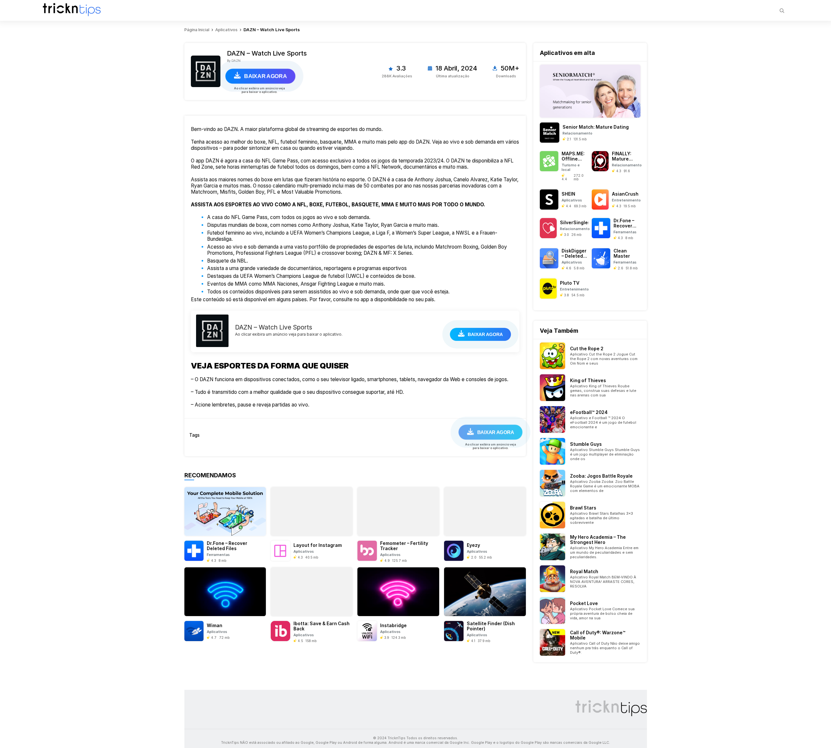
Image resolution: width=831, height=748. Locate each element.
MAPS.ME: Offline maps (573, 159)
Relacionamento (577, 133)
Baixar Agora (265, 76)
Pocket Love (584, 603)
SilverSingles (575, 222)
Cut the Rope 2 (586, 348)
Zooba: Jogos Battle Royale (601, 476)
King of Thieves (588, 380)
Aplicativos (303, 551)
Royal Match (584, 571)
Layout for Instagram (317, 545)
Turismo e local (571, 167)
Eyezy (473, 545)
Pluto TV (569, 283)
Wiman (214, 625)
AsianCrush (625, 194)
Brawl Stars (583, 507)
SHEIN (568, 194)
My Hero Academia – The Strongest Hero (598, 540)
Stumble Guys (586, 444)
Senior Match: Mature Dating (596, 127)
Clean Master (622, 253)
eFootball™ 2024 (589, 412)
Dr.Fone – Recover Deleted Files (227, 546)
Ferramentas (218, 554)
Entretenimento (626, 200)
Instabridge (393, 625)
